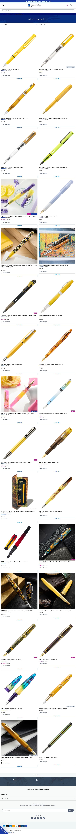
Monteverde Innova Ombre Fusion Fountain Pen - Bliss (53, 413)
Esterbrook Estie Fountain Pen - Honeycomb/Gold (51, 364)
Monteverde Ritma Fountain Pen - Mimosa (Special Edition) (16, 462)
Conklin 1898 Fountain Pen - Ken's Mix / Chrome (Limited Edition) (55, 561)
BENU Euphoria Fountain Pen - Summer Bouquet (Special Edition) (18, 413)
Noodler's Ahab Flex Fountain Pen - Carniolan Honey (14, 118)
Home (4, 14)
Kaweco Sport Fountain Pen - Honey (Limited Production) (53, 118)
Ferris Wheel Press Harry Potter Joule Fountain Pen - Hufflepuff (55, 610)
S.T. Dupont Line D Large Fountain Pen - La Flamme (14, 561)
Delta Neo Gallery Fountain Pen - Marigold (12, 659)
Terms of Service (11, 832)
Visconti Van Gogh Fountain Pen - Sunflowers (50, 315)
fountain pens (10, 14)
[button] (3, 70)
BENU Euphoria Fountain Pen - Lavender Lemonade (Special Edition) (18, 216)
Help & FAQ (4, 798)
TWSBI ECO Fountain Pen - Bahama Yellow (12, 167)
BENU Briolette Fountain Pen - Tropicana (11, 708)
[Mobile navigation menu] (3, 5)
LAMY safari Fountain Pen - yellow (10, 69)
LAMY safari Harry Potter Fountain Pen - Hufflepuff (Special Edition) (18, 315)
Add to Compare (6, 75)
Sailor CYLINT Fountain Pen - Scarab (48, 757)
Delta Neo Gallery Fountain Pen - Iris (48, 659)
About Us (4, 794)
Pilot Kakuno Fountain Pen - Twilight (48, 216)
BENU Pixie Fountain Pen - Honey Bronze (49, 462)
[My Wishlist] (67, 5)
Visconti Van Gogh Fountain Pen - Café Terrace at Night (53, 265)
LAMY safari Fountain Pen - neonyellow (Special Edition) (53, 167)
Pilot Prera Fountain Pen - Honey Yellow (11, 364)
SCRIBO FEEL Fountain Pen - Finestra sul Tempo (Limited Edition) (17, 610)
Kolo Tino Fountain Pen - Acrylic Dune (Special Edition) (53, 708)
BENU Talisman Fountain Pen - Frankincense (50, 511)
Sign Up (71, 810)
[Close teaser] (9, 832)
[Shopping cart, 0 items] (71, 5)
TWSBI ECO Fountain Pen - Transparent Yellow (51, 69)
